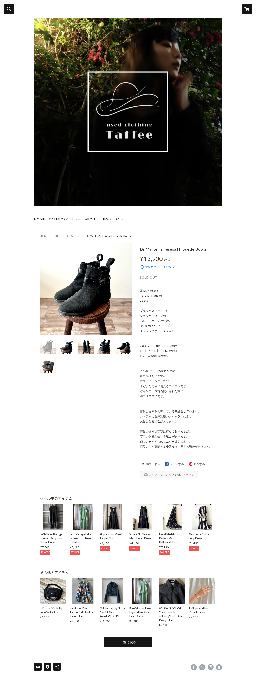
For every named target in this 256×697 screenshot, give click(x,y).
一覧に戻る (128, 642)
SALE (119, 219)
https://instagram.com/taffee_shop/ (211, 667)
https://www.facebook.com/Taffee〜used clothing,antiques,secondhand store (194, 667)
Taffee (57, 236)
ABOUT (91, 219)
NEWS (106, 219)
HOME (39, 219)
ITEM (76, 219)
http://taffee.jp (219, 667)
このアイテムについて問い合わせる (171, 474)
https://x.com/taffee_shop (202, 667)
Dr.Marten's (73, 236)
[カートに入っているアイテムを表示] (247, 9)
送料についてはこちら (159, 267)
